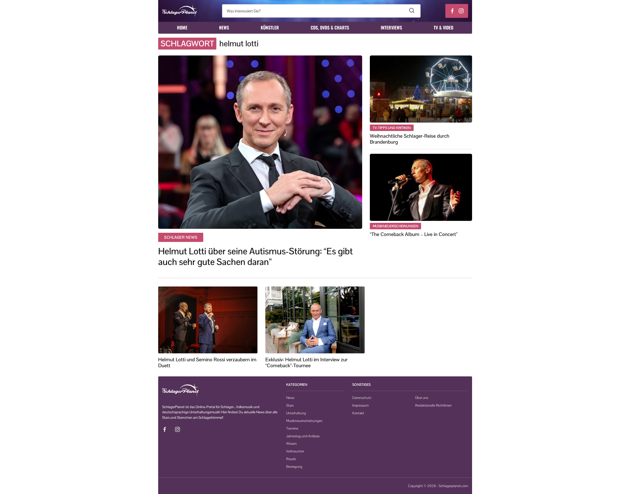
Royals (291, 459)
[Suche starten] (412, 11)
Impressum (360, 405)
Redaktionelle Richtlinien (433, 405)
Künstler (270, 27)
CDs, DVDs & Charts (330, 27)
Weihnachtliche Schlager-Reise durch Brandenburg (409, 139)
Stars (290, 405)
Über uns (421, 397)
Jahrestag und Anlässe (303, 436)
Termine (292, 428)
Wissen (291, 443)
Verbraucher (295, 451)
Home (182, 27)
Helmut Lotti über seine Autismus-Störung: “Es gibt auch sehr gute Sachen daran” (255, 256)
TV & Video (443, 27)
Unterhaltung (296, 413)
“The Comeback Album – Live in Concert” (413, 234)
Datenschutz (361, 397)
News (224, 27)
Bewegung (294, 466)
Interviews (391, 27)
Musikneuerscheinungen (304, 420)
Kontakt (358, 413)
